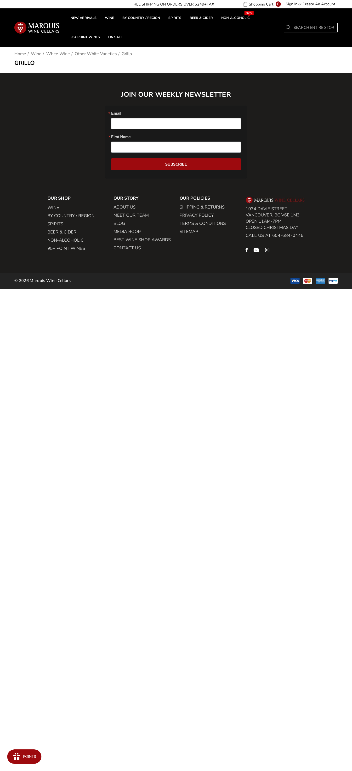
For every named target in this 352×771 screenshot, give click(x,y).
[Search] (288, 27)
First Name (121, 137)
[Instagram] (268, 249)
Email (116, 113)
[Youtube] (257, 249)
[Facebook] (246, 249)
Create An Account (318, 4)
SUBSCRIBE (176, 164)
